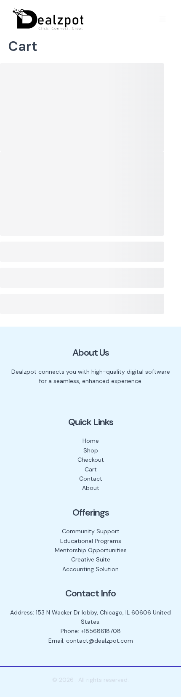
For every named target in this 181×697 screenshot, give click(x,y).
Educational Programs (90, 541)
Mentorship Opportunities (91, 550)
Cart (91, 469)
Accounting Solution (90, 569)
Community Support (91, 531)
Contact (90, 478)
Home (91, 440)
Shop (90, 450)
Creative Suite (90, 559)
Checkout (90, 459)
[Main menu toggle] (162, 19)
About (90, 488)
